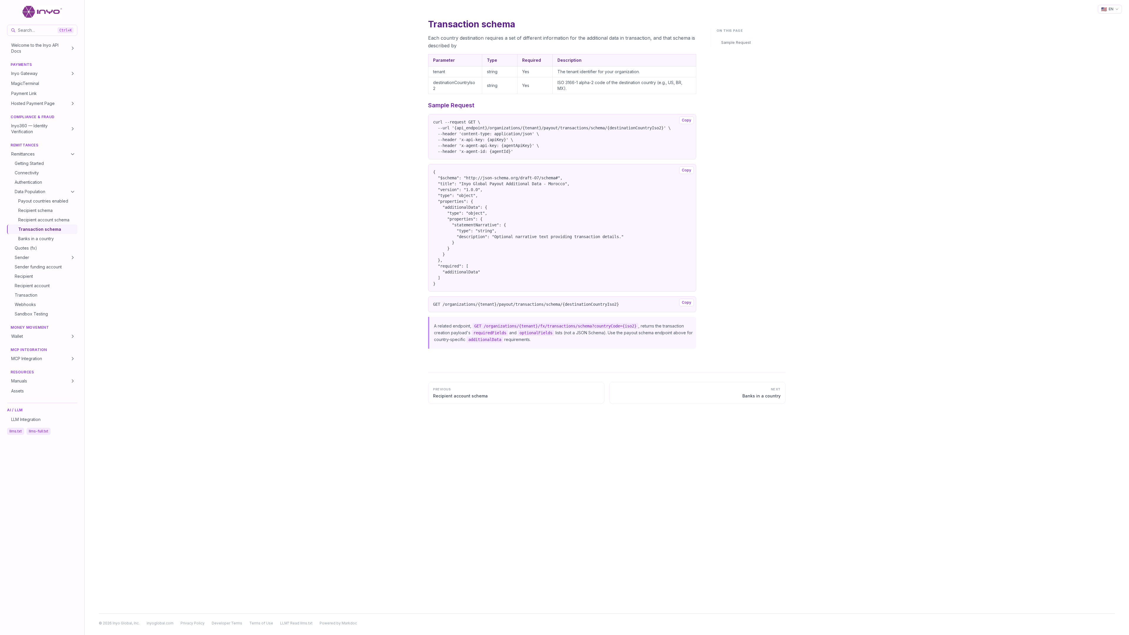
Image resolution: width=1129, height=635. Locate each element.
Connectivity (27, 172)
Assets (17, 390)
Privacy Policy (193, 623)
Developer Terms (227, 623)
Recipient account (32, 285)
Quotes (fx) (26, 247)
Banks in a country (36, 238)
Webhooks (25, 304)
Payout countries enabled (43, 200)
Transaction (26, 295)
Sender (22, 257)
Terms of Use (261, 623)
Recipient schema (35, 210)
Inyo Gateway (24, 73)
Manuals (19, 380)
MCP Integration (26, 358)
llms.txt (15, 431)
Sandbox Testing (31, 313)
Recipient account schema (43, 219)
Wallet (17, 336)
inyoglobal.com (160, 623)
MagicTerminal (25, 83)
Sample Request (736, 42)
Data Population (30, 191)
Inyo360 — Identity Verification (29, 128)
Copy (686, 120)
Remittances (23, 153)
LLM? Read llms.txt (296, 623)
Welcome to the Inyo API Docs (35, 48)
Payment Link (24, 93)
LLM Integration (26, 419)
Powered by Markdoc (338, 623)
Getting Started (29, 163)
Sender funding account (38, 266)
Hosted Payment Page (33, 103)
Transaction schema (39, 229)
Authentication (28, 182)
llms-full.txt (38, 431)
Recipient (24, 276)
